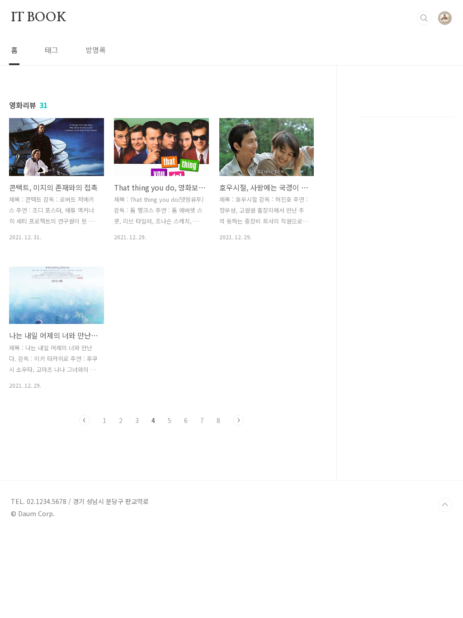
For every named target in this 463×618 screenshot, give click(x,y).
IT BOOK (38, 17)
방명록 (95, 49)
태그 (51, 49)
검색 (424, 18)
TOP (445, 505)
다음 (238, 420)
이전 (84, 420)
